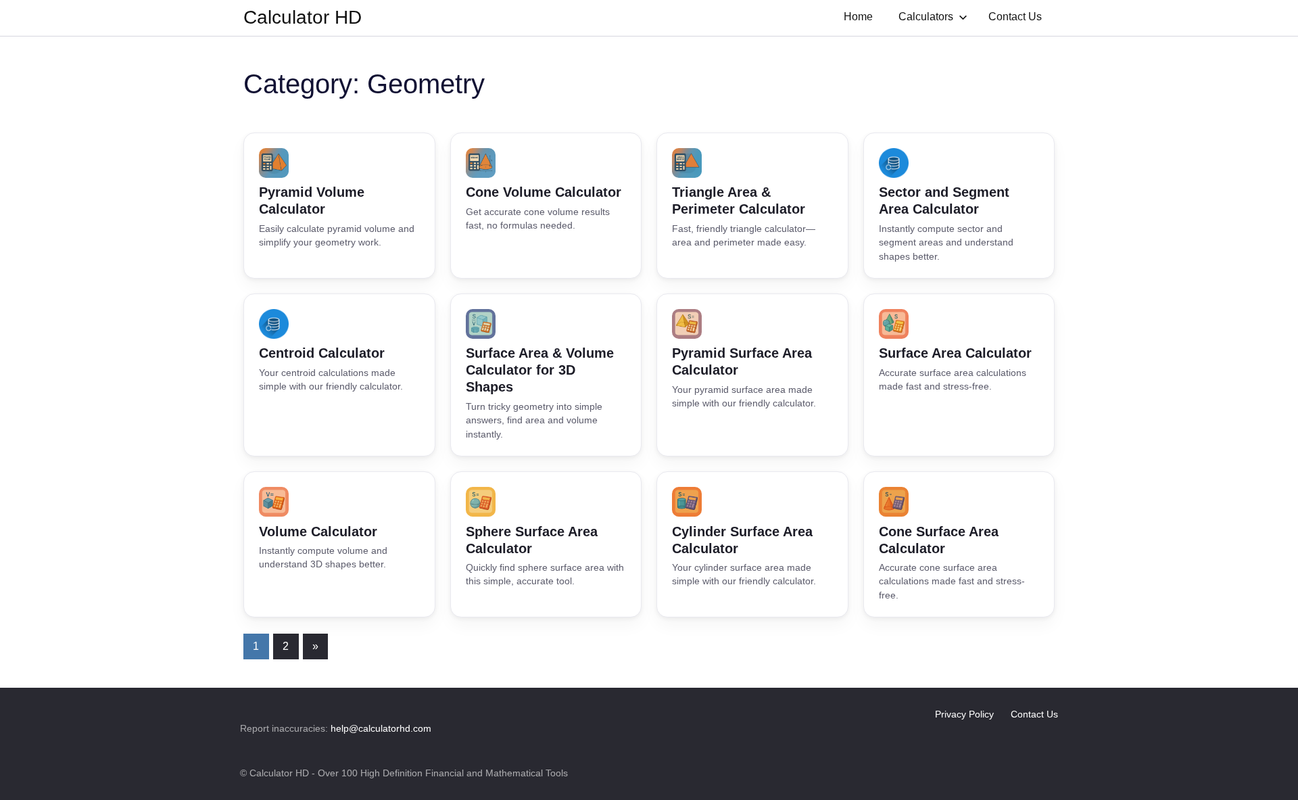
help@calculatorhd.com (381, 728)
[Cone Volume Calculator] (546, 205)
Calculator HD (302, 17)
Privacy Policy (964, 714)
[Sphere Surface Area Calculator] (546, 544)
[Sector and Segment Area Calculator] (959, 205)
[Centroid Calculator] (339, 375)
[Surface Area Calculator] (959, 375)
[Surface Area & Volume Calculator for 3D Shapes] (546, 375)
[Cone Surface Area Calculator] (959, 544)
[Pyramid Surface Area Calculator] (752, 375)
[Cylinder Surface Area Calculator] (752, 544)
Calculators (925, 16)
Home (858, 16)
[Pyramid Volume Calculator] (339, 205)
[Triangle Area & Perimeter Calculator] (752, 205)
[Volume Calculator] (339, 544)
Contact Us (1015, 16)
